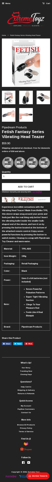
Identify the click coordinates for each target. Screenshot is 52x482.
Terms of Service (26, 431)
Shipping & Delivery (26, 390)
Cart (48, 3)
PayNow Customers (26, 409)
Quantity (6, 172)
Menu (7, 3)
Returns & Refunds (26, 393)
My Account (26, 406)
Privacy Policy (26, 428)
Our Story (26, 368)
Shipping (6, 148)
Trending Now (26, 371)
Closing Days (26, 374)
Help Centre (26, 387)
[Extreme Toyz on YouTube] (28, 463)
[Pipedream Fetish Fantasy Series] (26, 202)
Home (4, 35)
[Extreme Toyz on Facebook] (23, 463)
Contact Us (26, 412)
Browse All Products (26, 425)
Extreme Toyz (34, 472)
